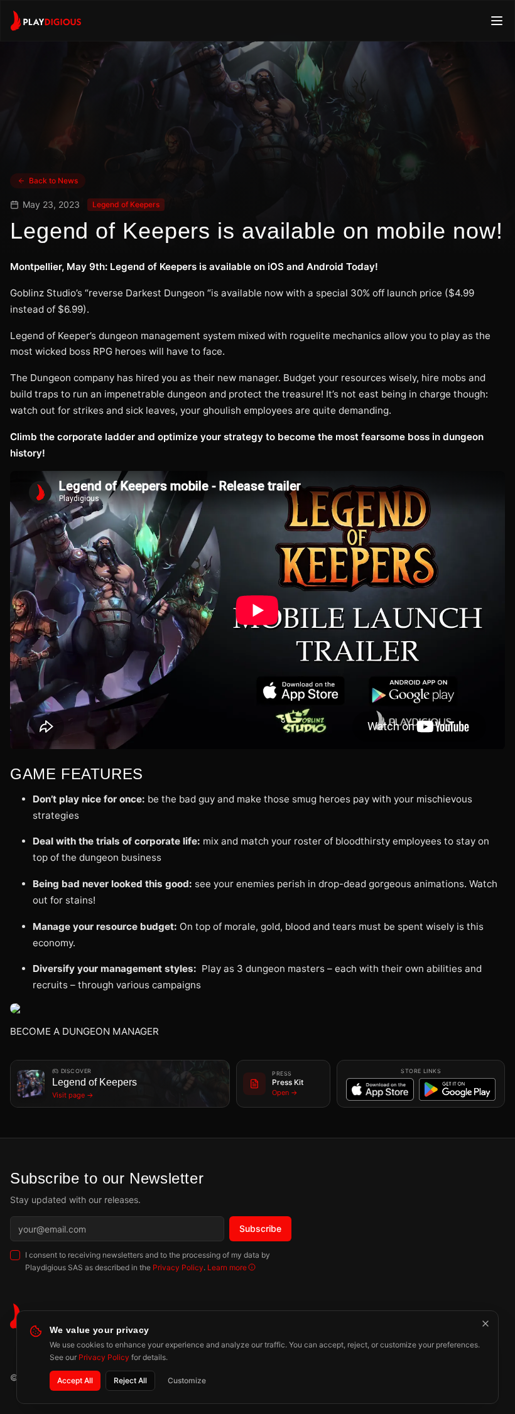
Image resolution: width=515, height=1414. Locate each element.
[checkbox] (15, 1255)
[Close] (485, 1324)
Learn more (227, 1267)
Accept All (75, 1380)
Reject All (130, 1380)
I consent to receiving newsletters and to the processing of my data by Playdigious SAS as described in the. (147, 1261)
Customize (187, 1380)
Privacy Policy (178, 1267)
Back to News (53, 180)
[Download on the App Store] (380, 1089)
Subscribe (260, 1228)
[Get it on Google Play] (457, 1089)
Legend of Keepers (126, 204)
